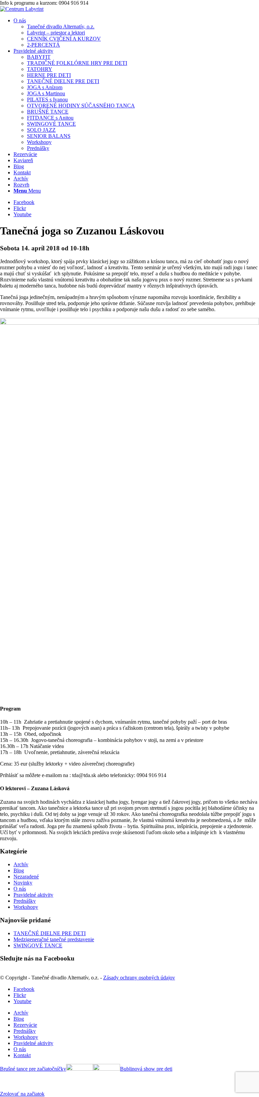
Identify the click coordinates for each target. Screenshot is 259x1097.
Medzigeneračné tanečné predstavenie (53, 939)
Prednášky (24, 901)
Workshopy (25, 907)
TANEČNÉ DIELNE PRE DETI (49, 933)
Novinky (22, 883)
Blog (18, 870)
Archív (20, 864)
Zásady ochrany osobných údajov (139, 977)
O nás (19, 889)
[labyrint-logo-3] (22, 9)
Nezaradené (26, 876)
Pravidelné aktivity (33, 895)
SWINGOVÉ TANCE (37, 945)
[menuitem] (136, 33)
